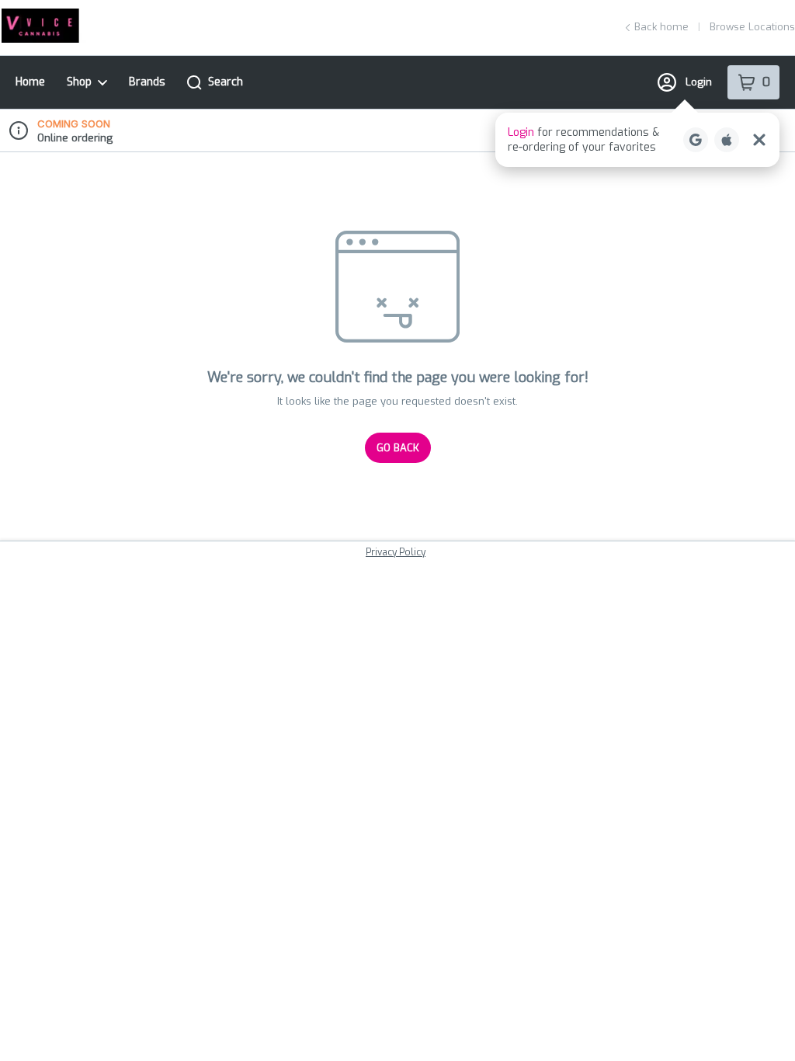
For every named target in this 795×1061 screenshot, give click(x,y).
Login (699, 82)
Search (225, 82)
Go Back (398, 447)
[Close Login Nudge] (759, 140)
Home (30, 82)
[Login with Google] (695, 139)
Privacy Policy (395, 552)
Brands (147, 82)
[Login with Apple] (726, 139)
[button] (637, 140)
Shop (79, 82)
